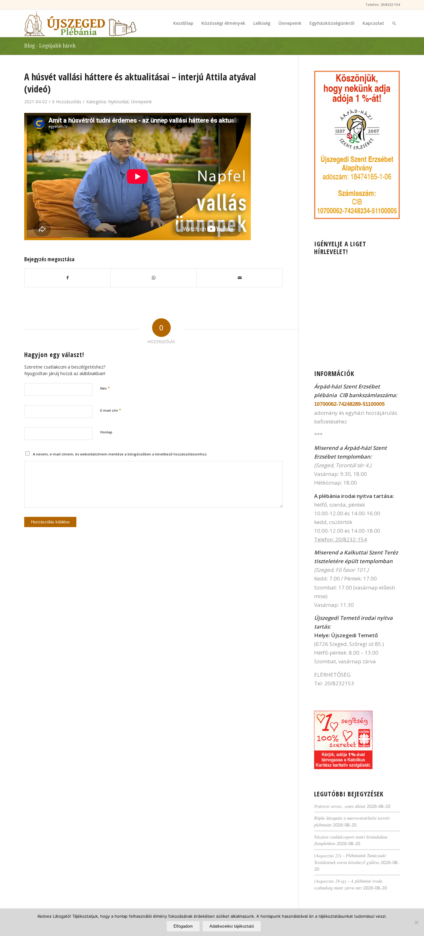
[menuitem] (183, 23)
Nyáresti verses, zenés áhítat (339, 806)
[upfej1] (80, 23)
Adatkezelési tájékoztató (232, 926)
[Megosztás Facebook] (68, 278)
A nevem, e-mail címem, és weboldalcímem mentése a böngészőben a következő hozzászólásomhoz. (120, 454)
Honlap (106, 432)
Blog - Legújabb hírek (50, 46)
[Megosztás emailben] (239, 278)
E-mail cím (110, 410)
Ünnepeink (141, 102)
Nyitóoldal (118, 102)
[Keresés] (394, 23)
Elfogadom (183, 926)
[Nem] (416, 922)
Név (105, 388)
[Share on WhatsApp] (153, 278)
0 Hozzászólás (66, 102)
